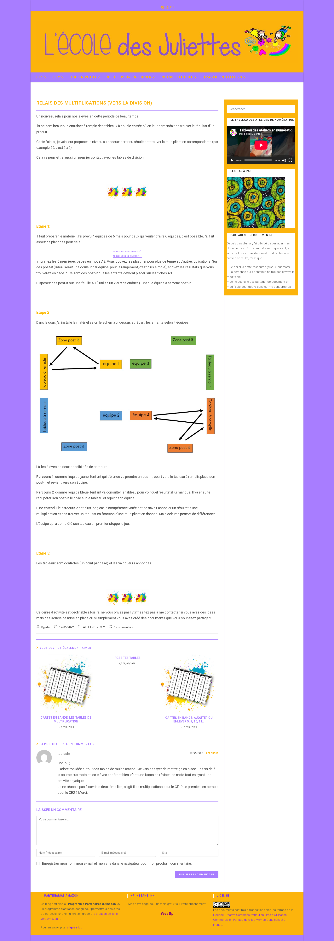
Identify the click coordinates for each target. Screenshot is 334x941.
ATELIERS (89, 627)
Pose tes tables (127, 658)
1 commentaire (123, 627)
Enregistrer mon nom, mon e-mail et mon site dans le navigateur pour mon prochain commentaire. (117, 863)
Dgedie (45, 627)
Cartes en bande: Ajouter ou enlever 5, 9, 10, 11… (189, 719)
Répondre (212, 753)
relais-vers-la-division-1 (127, 251)
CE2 (102, 627)
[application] (261, 145)
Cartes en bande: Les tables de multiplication (66, 719)
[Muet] (284, 160)
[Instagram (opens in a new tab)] (167, 7)
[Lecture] (232, 160)
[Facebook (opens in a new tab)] (162, 7)
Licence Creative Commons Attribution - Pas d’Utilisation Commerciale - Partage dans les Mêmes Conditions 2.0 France (250, 920)
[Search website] (293, 78)
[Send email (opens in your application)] (171, 7)
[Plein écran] (290, 160)
